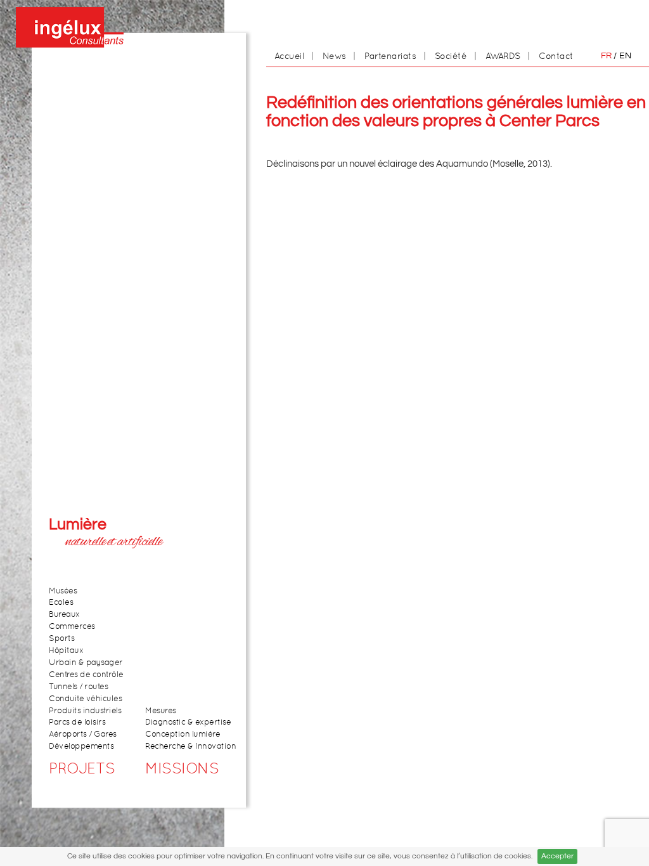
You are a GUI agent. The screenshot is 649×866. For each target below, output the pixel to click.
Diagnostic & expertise (188, 722)
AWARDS (502, 56)
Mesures (160, 711)
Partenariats (390, 56)
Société (451, 56)
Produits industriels (85, 711)
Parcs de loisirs (77, 722)
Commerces (72, 627)
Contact (556, 56)
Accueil (289, 56)
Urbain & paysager (86, 663)
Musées (63, 591)
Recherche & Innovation (190, 746)
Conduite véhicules (85, 699)
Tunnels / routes (78, 687)
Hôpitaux (66, 651)
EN (625, 55)
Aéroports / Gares (83, 734)
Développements (81, 746)
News (334, 56)
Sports (61, 639)
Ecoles (61, 602)
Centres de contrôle (86, 675)
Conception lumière (182, 734)
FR (606, 55)
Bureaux (64, 615)
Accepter (557, 856)
